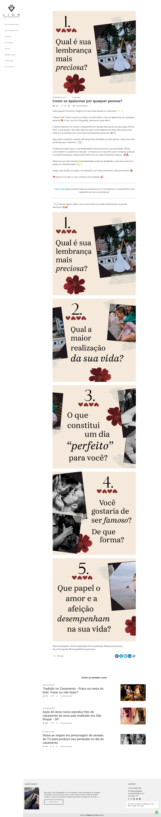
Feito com (92, 815)
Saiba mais (53, 802)
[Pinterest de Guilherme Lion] (134, 799)
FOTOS (8, 36)
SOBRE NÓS (10, 55)
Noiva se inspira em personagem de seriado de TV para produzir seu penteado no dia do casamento (73, 739)
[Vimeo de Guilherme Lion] (136, 799)
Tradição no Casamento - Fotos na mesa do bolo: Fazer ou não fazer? (73, 690)
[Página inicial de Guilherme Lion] (11, 11)
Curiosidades (76, 97)
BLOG (7, 49)
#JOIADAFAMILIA (13, 24)
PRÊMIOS (9, 61)
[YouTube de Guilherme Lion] (140, 799)
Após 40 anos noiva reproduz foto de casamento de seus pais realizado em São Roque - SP (72, 715)
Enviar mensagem (136, 791)
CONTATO (9, 67)
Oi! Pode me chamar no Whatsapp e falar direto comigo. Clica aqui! (141, 805)
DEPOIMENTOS (12, 30)
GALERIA (9, 42)
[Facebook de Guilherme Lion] (128, 799)
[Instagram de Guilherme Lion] (131, 799)
